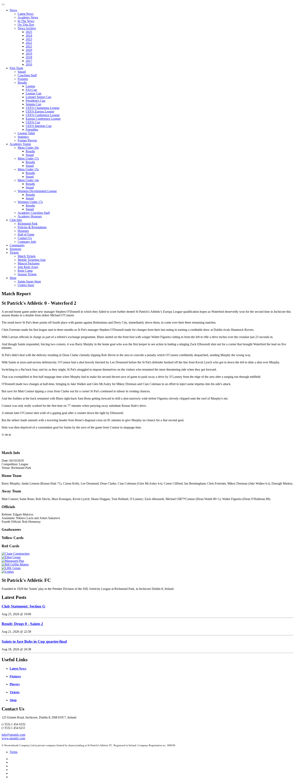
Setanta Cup (33, 104)
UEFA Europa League (40, 111)
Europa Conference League (43, 118)
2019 (29, 53)
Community (17, 245)
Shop (13, 278)
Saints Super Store (29, 281)
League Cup (33, 93)
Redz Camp (25, 270)
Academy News (28, 17)
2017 (29, 61)
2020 (29, 50)
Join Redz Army (28, 267)
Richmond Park (28, 223)
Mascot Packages (29, 263)
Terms (13, 752)
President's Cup (35, 100)
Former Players (27, 140)
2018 (29, 57)
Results (22, 82)
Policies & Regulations (32, 227)
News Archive (27, 28)
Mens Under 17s (28, 158)
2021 (29, 46)
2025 (29, 32)
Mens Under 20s (28, 147)
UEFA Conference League (43, 115)
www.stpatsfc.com (13, 738)
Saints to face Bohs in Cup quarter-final (34, 641)
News (13, 10)
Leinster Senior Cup (38, 97)
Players (15, 684)
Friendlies (32, 129)
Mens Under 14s (28, 180)
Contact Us (25, 238)
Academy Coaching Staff (34, 212)
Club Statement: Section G (23, 606)
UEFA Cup (33, 122)
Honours (23, 231)
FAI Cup (31, 89)
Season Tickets (27, 274)
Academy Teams (20, 144)
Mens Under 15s (28, 169)
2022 (29, 42)
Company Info (27, 241)
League (30, 86)
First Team (16, 68)
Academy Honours (30, 216)
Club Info (16, 220)
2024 (29, 35)
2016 (29, 64)
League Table (26, 133)
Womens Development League (37, 191)
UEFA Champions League (42, 108)
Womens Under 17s (30, 202)
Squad (22, 71)
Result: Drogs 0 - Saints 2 (22, 624)
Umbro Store (26, 285)
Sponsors (15, 249)
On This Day (26, 24)
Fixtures (23, 79)
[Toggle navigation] (3, 4)
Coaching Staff (27, 75)
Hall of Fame (26, 234)
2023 (29, 39)
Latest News (26, 13)
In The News (26, 21)
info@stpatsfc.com (13, 734)
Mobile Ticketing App (32, 259)
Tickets (14, 252)
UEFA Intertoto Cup (39, 126)
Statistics (23, 136)
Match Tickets (27, 256)
